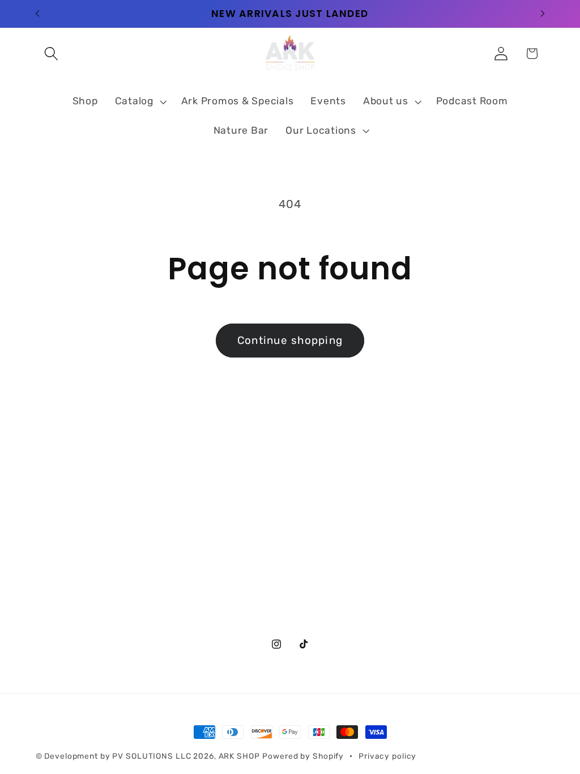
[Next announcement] (542, 13)
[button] (51, 53)
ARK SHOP (239, 755)
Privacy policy (387, 755)
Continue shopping (290, 340)
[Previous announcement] (37, 13)
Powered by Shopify (303, 755)
